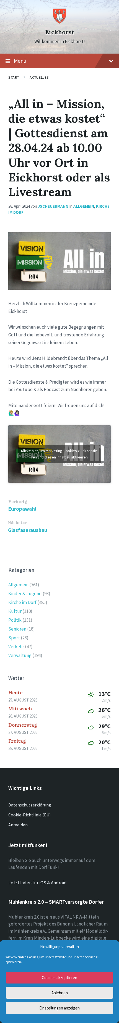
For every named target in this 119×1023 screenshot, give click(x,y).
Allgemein (83, 206)
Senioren (17, 629)
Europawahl (22, 508)
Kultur (15, 611)
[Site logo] (59, 22)
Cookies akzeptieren (59, 977)
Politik (15, 620)
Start (13, 77)
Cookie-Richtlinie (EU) (29, 815)
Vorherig (17, 501)
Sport (14, 638)
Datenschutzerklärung (29, 805)
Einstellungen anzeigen (59, 1008)
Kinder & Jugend (25, 593)
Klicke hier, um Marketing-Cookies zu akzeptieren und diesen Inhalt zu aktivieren (59, 454)
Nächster (17, 522)
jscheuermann (53, 206)
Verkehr (16, 647)
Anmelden (18, 824)
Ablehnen (59, 992)
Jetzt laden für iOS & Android (37, 883)
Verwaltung (20, 655)
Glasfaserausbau (27, 530)
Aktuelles (39, 77)
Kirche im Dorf (22, 602)
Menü (20, 60)
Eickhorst (59, 32)
